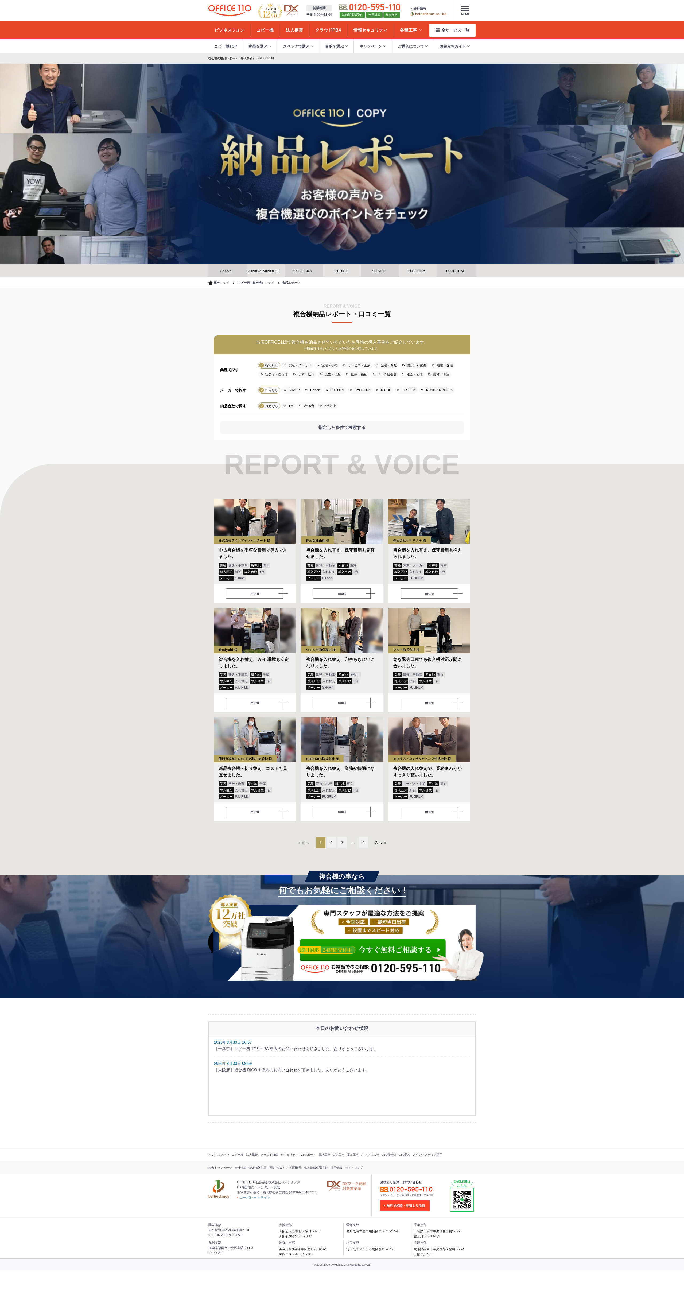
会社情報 (420, 8)
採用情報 (336, 1167)
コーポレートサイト (255, 1198)
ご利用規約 (294, 1167)
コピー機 (237, 1154)
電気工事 (353, 1154)
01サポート (308, 1154)
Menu (465, 14)
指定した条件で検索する (342, 427)
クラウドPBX (269, 1154)
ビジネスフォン (218, 1154)
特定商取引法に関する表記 (266, 1167)
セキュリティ (289, 1154)
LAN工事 (338, 1154)
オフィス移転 (370, 1154)
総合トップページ (220, 1167)
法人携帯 (252, 1154)
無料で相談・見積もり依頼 (406, 1206)
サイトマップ (354, 1167)
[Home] (229, 10)
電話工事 (324, 1154)
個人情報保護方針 (316, 1167)
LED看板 (404, 1154)
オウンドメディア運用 (427, 1154)
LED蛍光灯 (389, 1154)
